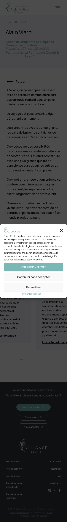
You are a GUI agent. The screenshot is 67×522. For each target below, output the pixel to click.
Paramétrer (33, 287)
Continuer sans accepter (33, 277)
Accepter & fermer (33, 267)
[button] (61, 230)
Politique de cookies (31, 293)
